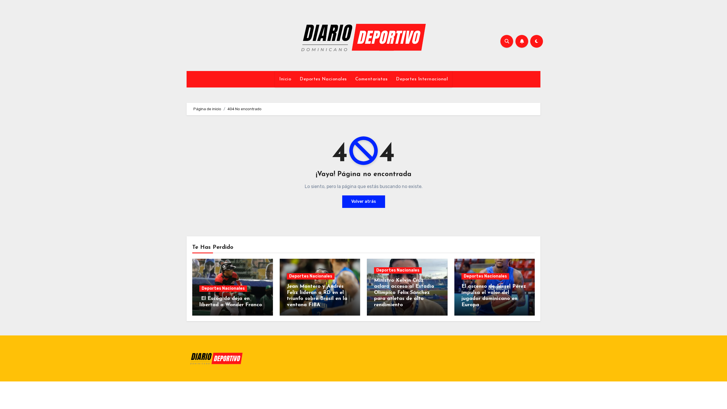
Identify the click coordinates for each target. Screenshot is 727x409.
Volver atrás (363, 201)
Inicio (285, 79)
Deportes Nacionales (323, 79)
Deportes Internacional (422, 79)
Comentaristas (371, 79)
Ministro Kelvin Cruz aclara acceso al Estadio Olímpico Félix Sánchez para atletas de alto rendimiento (404, 293)
